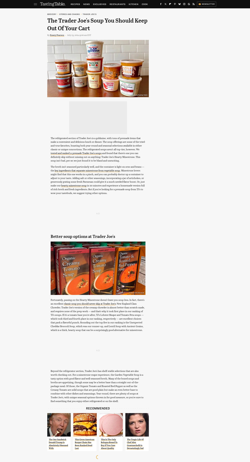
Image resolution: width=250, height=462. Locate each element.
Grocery (51, 14)
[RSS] (193, 4)
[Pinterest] (175, 4)
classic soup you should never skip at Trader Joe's (90, 303)
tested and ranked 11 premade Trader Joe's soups (76, 153)
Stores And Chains (69, 14)
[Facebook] (161, 4)
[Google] (189, 4)
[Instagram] (184, 4)
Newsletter (208, 4)
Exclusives (99, 4)
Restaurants (117, 4)
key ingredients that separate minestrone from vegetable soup (87, 170)
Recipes (75, 4)
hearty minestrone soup (74, 185)
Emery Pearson (57, 35)
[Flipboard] (170, 4)
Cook (145, 4)
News (86, 4)
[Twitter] (165, 4)
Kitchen (133, 4)
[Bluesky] (179, 4)
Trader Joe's (89, 14)
